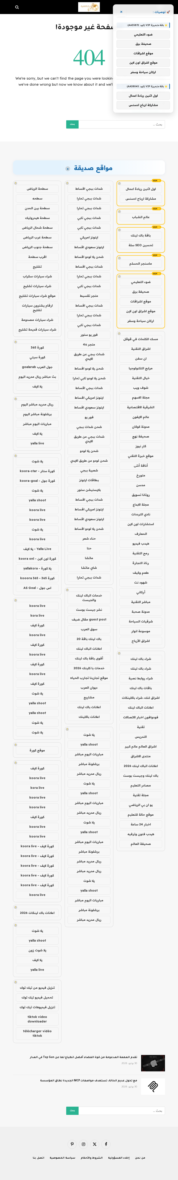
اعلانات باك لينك (89, 707)
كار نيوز (140, 446)
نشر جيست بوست (89, 610)
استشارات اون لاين (140, 524)
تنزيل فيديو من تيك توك (37, 988)
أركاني (140, 592)
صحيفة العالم (141, 844)
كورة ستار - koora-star (37, 471)
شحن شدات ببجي (89, 427)
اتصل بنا (38, 1158)
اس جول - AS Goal (37, 588)
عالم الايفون (140, 417)
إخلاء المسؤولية (119, 1158)
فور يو (89, 417)
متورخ (140, 475)
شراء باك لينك (140, 659)
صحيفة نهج (140, 436)
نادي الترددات (140, 514)
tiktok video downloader (37, 1019)
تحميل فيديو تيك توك (37, 997)
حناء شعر (89, 538)
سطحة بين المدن (37, 208)
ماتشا (89, 558)
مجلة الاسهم (141, 397)
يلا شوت (89, 735)
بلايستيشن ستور (89, 490)
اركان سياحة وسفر (140, 321)
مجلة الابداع (141, 504)
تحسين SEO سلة (141, 245)
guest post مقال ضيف (89, 619)
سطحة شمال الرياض (37, 228)
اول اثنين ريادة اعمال (141, 189)
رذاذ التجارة (140, 563)
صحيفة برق (140, 292)
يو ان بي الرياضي (141, 805)
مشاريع (89, 697)
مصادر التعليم (140, 785)
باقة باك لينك (141, 235)
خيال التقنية (141, 378)
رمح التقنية (140, 553)
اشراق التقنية (140, 349)
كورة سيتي (37, 357)
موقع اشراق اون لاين (140, 311)
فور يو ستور (89, 335)
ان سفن (141, 358)
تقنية (141, 727)
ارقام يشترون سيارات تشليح (37, 308)
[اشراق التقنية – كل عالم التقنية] (89, 7)
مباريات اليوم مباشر (89, 754)
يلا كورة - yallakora (37, 568)
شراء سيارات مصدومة (37, 320)
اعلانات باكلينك (89, 717)
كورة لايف (37, 625)
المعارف (141, 534)
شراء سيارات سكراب (37, 276)
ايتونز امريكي (89, 237)
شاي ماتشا (89, 568)
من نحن (140, 1158)
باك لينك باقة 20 (89, 639)
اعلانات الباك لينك (140, 707)
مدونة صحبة (141, 612)
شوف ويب (140, 388)
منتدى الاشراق (141, 756)
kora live (37, 615)
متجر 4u (89, 344)
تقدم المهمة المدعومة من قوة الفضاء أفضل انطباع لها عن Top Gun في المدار (83, 1057)
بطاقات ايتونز (89, 480)
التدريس (141, 737)
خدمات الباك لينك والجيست (89, 597)
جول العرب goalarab (37, 367)
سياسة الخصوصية (62, 1158)
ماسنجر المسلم (140, 263)
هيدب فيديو (140, 543)
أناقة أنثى (141, 466)
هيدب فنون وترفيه (140, 834)
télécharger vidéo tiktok (37, 1033)
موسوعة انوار (140, 631)
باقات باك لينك (141, 688)
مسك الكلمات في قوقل (140, 339)
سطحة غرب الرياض (37, 237)
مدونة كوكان (141, 427)
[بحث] (17, 7)
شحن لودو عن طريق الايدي (89, 461)
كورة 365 (37, 347)
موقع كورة (37, 750)
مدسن (140, 485)
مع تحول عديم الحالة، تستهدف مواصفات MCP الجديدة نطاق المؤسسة (88, 1080)
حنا (89, 548)
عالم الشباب (141, 217)
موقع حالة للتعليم (141, 815)
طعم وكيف (141, 573)
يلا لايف (37, 386)
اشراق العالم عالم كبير (141, 746)
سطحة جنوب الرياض (37, 247)
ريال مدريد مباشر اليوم (37, 404)
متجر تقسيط (89, 296)
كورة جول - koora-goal (37, 481)
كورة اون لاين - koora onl (37, 559)
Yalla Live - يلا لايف (37, 549)
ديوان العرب (89, 688)
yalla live (37, 443)
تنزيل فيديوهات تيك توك (37, 1007)
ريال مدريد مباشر (89, 774)
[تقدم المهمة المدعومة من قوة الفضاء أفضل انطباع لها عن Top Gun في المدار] (153, 1063)
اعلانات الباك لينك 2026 (141, 766)
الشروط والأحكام (92, 1158)
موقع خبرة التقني (140, 456)
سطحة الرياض (37, 189)
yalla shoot (89, 744)
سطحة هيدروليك (37, 218)
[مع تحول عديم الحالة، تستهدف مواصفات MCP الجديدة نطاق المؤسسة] (153, 1086)
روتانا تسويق (141, 495)
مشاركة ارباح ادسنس (140, 199)
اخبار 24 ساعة (141, 824)
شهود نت (140, 582)
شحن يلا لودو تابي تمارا (89, 378)
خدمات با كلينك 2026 (89, 668)
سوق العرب (89, 629)
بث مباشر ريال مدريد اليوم (37, 377)
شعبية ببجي (89, 470)
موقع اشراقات (140, 301)
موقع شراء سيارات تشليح (37, 296)
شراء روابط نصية (141, 678)
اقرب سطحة (37, 257)
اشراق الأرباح (141, 641)
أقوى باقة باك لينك (89, 658)
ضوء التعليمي (141, 282)
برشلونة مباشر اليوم (37, 414)
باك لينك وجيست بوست (140, 776)
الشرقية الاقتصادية (140, 407)
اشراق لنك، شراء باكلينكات (141, 698)
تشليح (37, 266)
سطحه (37, 198)
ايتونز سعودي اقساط (89, 247)
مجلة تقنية (141, 795)
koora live (37, 510)
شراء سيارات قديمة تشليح (37, 329)
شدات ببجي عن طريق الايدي (89, 356)
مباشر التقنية (140, 602)
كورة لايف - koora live (37, 846)
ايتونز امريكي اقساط (89, 398)
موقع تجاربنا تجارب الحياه (89, 678)
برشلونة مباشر (89, 764)
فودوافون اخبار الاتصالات (140, 717)
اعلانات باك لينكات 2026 (37, 913)
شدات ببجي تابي (89, 218)
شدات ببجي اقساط (89, 189)
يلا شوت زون (37, 950)
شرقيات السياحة (141, 621)
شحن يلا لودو (89, 451)
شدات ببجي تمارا (89, 198)
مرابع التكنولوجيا (141, 368)
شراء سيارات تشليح (37, 286)
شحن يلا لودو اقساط (89, 257)
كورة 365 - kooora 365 (37, 578)
